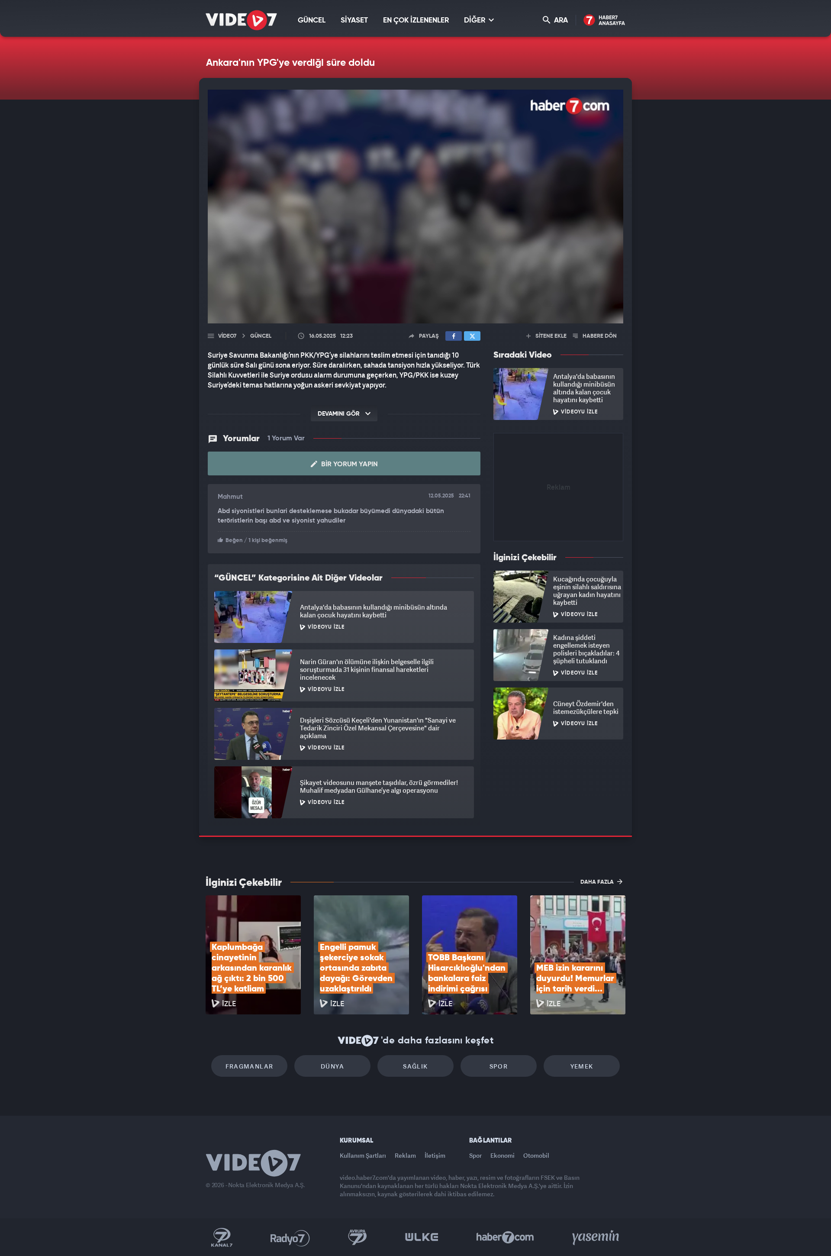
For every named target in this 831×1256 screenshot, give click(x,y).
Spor (499, 1066)
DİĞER (475, 20)
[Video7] (241, 20)
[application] (415, 206)
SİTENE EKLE (550, 336)
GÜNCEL (311, 20)
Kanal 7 (221, 1237)
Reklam (405, 1155)
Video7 (227, 336)
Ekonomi (502, 1155)
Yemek (581, 1066)
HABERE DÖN (599, 336)
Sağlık (415, 1066)
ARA (560, 20)
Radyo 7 (290, 1237)
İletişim (435, 1155)
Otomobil (536, 1155)
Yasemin (596, 1237)
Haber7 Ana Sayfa (604, 20)
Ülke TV (421, 1237)
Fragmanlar (249, 1066)
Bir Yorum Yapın (348, 464)
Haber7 (505, 1237)
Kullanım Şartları (363, 1155)
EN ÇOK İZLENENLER (416, 20)
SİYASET (354, 20)
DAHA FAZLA (597, 882)
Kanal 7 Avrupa (357, 1237)
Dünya (332, 1066)
